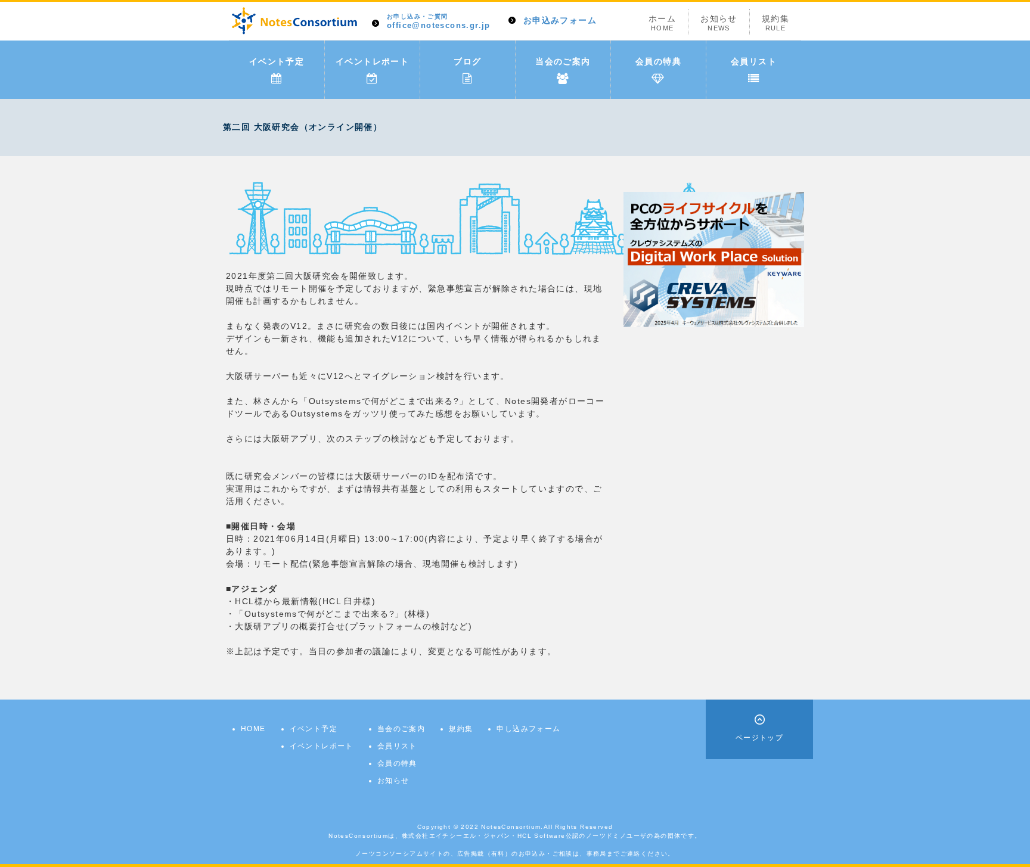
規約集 (775, 23)
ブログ (467, 61)
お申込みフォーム (560, 20)
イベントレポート (372, 61)
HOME (253, 729)
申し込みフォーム (528, 729)
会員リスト (754, 61)
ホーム (662, 23)
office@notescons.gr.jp (439, 22)
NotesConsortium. (512, 827)
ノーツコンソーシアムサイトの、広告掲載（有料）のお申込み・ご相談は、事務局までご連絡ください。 (515, 853)
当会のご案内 (562, 61)
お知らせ (718, 23)
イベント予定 (276, 61)
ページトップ (759, 738)
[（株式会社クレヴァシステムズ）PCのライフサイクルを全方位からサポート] (713, 258)
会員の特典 (658, 61)
